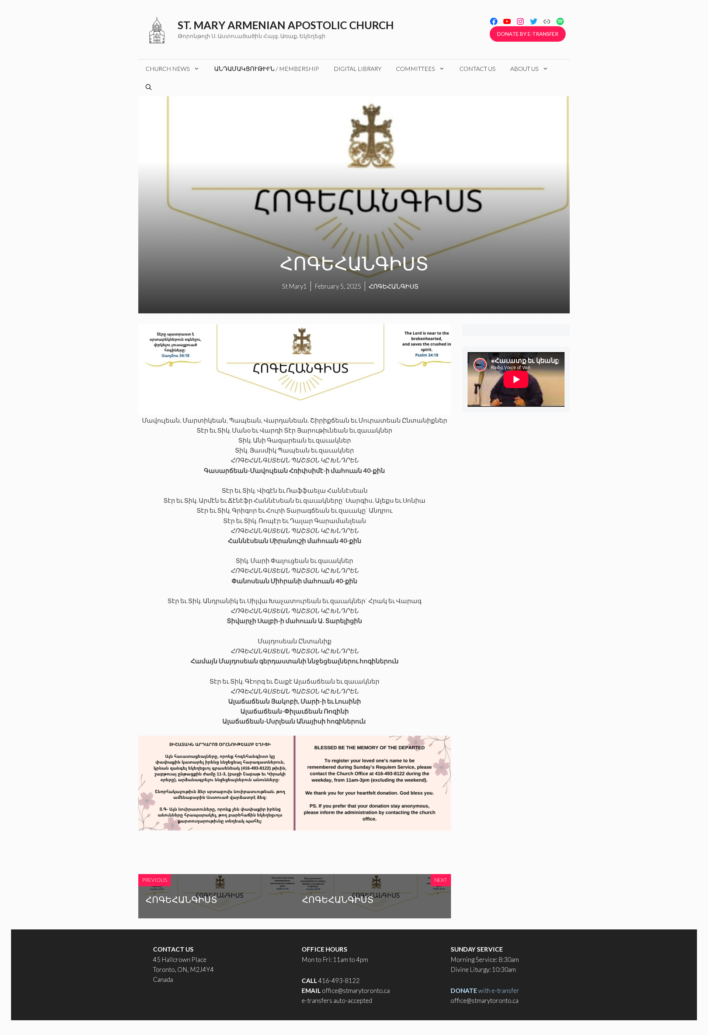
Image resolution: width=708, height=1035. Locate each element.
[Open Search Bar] (148, 87)
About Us (524, 68)
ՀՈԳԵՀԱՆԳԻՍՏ (181, 899)
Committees (415, 68)
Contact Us (477, 68)
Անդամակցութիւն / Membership (266, 68)
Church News (168, 68)
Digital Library (357, 68)
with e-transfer (485, 990)
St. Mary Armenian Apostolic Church (286, 24)
